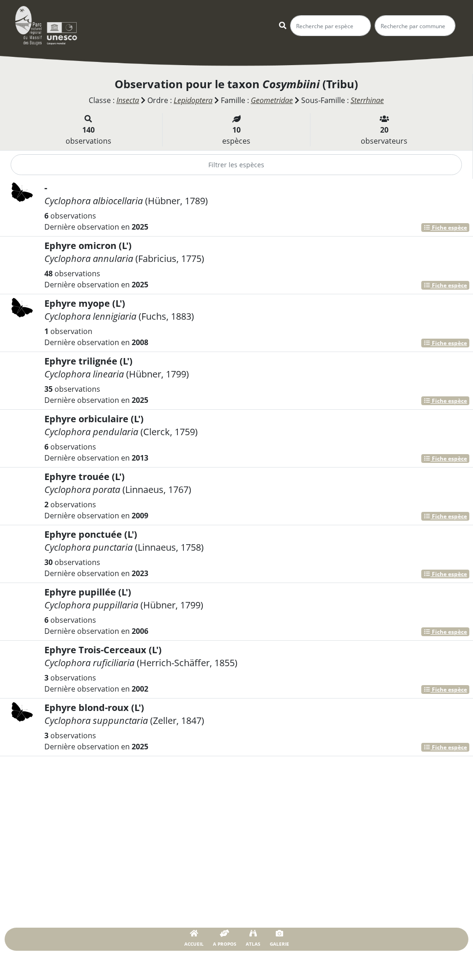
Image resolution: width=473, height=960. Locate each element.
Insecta (127, 100)
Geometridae (272, 100)
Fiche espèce (449, 227)
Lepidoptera (193, 100)
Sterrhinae (367, 100)
